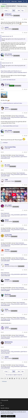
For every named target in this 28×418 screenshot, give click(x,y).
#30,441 (25, 19)
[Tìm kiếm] (26, 1)
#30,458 (25, 332)
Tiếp (22, 10)
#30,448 (25, 170)
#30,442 (25, 32)
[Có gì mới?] (23, 1)
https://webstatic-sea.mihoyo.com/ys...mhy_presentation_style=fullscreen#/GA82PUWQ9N (14, 117)
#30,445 (25, 112)
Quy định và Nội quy (5, 408)
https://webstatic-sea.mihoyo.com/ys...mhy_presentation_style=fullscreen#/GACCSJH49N (14, 351)
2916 (19, 10)
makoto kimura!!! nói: (6, 36)
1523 (14, 10)
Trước (6, 10)
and (9, 79)
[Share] (22, 19)
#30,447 (25, 152)
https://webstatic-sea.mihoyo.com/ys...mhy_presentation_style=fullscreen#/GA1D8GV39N (14, 274)
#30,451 (25, 225)
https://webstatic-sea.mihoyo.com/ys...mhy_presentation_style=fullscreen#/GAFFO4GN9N (14, 319)
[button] (14, 403)
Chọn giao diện (5, 400)
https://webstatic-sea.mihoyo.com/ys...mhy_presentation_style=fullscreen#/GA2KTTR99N (14, 174)
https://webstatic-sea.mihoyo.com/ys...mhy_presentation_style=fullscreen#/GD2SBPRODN (14, 244)
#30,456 (25, 299)
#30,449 (25, 185)
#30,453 (25, 255)
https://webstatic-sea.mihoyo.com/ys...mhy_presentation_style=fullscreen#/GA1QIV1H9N (14, 215)
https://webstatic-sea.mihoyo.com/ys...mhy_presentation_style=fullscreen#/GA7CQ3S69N (14, 337)
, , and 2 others (12, 103)
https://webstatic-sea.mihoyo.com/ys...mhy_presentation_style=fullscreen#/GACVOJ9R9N (14, 289)
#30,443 (25, 59)
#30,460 (25, 362)
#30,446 (25, 135)
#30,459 (25, 347)
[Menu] (1, 1)
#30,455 (25, 284)
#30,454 (25, 269)
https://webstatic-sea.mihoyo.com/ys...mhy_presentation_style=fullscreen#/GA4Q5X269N (14, 304)
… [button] (10, 10)
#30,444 (25, 89)
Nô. (2, 8)
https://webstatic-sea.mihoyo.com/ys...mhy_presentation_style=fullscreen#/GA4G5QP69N (14, 229)
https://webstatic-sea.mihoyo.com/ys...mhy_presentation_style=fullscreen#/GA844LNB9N (14, 259)
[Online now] (3, 56)
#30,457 (25, 314)
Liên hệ (2, 405)
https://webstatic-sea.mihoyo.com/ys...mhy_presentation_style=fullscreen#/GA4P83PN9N (14, 366)
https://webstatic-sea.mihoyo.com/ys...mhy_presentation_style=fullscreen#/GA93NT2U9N (14, 156)
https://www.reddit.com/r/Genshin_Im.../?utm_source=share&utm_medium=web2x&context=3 (14, 71)
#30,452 (25, 240)
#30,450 (25, 210)
